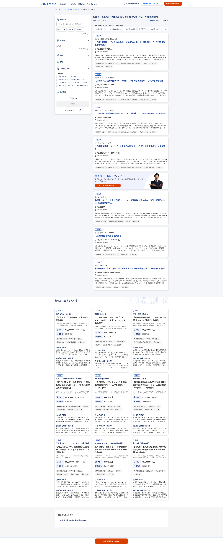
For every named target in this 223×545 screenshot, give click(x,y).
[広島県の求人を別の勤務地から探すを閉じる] (161, 520)
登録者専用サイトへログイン (152, 4)
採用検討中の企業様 (132, 4)
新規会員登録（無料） (173, 4)
